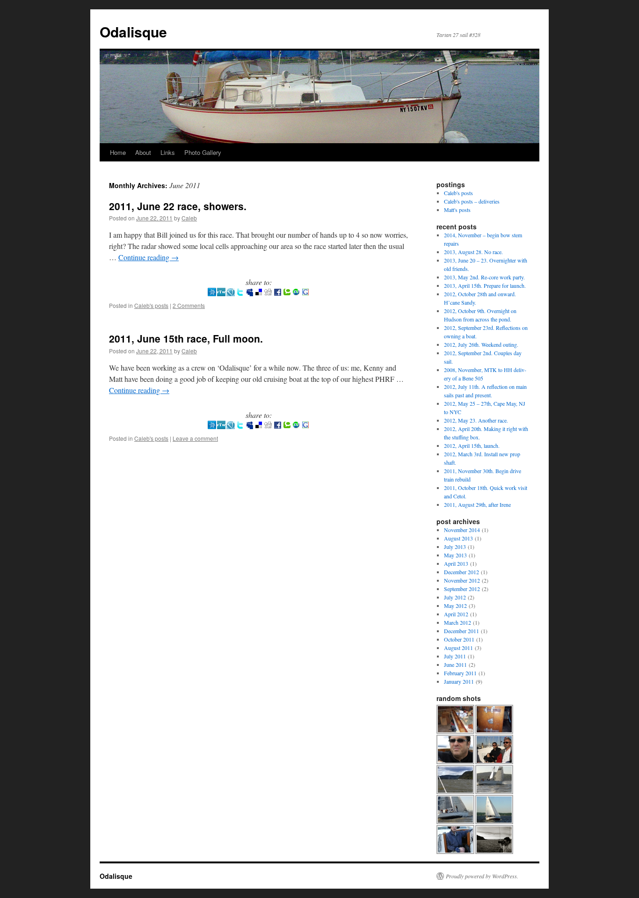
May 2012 (455, 605)
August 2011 (458, 647)
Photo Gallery (202, 152)
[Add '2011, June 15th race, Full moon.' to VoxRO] (230, 426)
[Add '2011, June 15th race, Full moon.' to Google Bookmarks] (305, 426)
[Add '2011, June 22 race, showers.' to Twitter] (240, 293)
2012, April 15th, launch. (472, 445)
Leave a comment (195, 438)
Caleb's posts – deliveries (472, 201)
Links (167, 152)
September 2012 (462, 588)
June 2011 (455, 664)
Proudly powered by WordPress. (482, 876)
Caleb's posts (151, 305)
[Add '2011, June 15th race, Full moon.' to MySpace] (249, 426)
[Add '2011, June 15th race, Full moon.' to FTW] (221, 426)
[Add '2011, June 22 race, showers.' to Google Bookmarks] (305, 293)
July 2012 (455, 597)
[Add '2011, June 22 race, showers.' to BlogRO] (212, 293)
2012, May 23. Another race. (476, 420)
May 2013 (455, 555)
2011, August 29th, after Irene (477, 504)
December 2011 (461, 631)
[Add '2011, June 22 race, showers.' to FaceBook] (277, 293)
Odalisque (133, 32)
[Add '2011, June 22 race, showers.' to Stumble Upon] (296, 293)
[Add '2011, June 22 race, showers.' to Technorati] (286, 293)
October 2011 (459, 639)
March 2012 (457, 622)
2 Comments (189, 305)
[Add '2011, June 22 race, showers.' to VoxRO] (230, 293)
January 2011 (459, 681)
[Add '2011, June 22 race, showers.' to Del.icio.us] (258, 293)
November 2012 (462, 580)
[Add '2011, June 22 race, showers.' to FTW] (221, 293)
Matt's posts (457, 209)
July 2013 (455, 546)
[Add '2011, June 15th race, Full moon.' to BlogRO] (212, 426)
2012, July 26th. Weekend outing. (481, 344)
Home (118, 152)
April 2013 (456, 563)
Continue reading (148, 257)
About (143, 152)
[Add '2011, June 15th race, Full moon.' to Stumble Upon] (296, 426)
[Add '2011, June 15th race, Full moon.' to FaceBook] (277, 426)
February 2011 (460, 673)
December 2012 (461, 572)
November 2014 (462, 529)
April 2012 (456, 614)
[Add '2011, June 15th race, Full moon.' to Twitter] (240, 426)
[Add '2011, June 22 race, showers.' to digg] (268, 293)
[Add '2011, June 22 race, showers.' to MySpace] (249, 293)
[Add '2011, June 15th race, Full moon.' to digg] (268, 426)
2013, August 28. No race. (473, 252)
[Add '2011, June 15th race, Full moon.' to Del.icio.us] (258, 426)
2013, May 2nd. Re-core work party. (484, 277)
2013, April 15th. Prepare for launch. (485, 285)
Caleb (189, 218)
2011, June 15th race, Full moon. (186, 338)
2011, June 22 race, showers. (178, 206)
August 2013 (458, 538)
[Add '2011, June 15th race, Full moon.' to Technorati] (286, 426)
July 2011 (455, 656)
